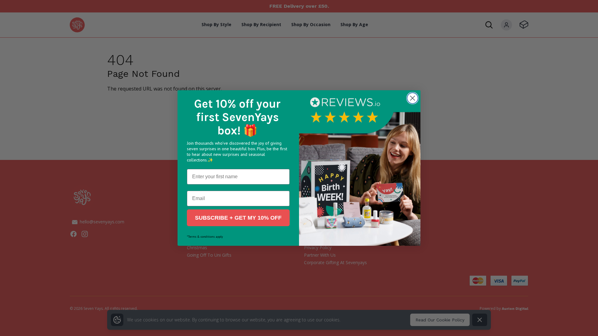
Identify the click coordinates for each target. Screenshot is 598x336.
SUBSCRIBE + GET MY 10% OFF (238, 218)
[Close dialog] (412, 98)
